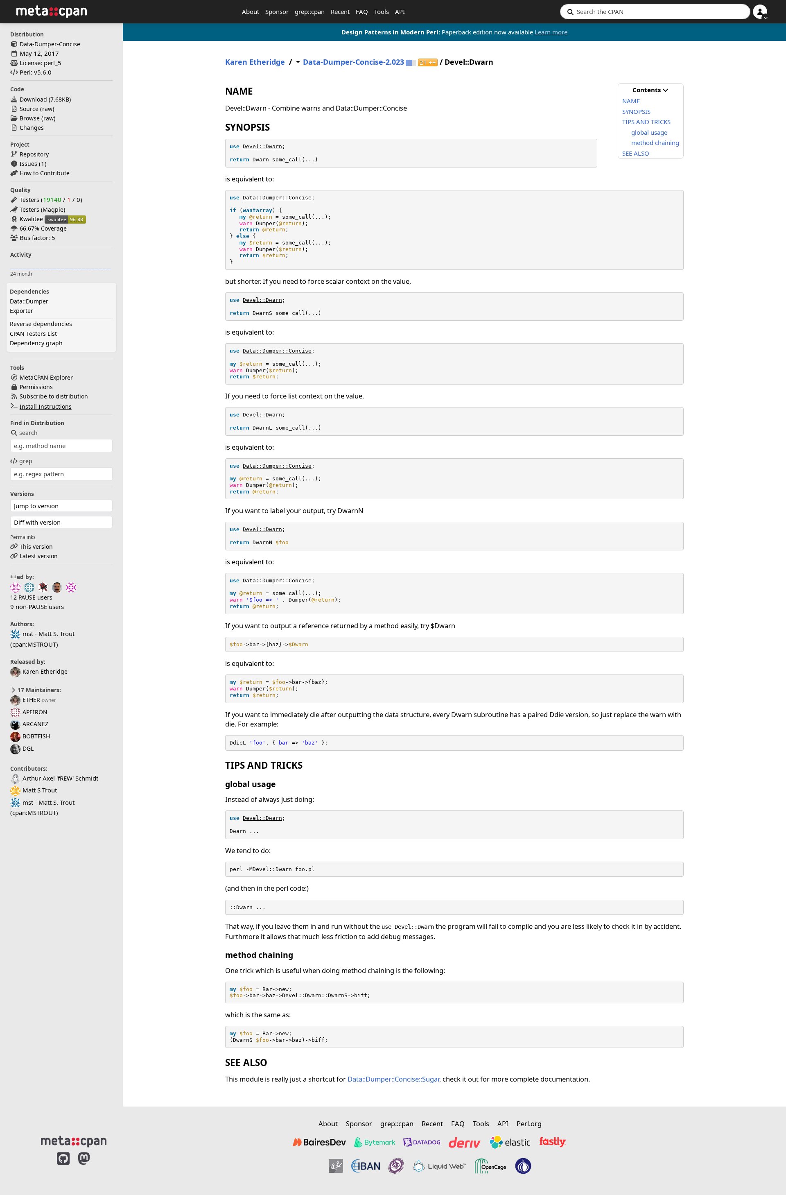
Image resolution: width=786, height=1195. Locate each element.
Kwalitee (31, 219)
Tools (381, 11)
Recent (340, 11)
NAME (631, 101)
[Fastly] (552, 1142)
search (28, 433)
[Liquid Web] (439, 1166)
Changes (32, 127)
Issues (28, 163)
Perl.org (529, 1123)
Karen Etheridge (45, 671)
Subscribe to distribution (54, 396)
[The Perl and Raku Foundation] (523, 1166)
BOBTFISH (36, 736)
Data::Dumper (29, 301)
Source (29, 109)
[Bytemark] (374, 1142)
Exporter (21, 311)
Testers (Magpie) (42, 209)
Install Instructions (46, 406)
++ (428, 62)
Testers (29, 200)
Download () (45, 99)
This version (36, 546)
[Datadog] (421, 1142)
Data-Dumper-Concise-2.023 (353, 62)
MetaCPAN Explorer (46, 377)
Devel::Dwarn (262, 146)
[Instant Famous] (396, 1166)
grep (25, 461)
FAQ (362, 11)
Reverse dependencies (41, 324)
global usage (649, 132)
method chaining (655, 142)
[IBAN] (365, 1166)
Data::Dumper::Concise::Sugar (393, 1079)
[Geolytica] (336, 1166)
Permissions (36, 387)
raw (47, 109)
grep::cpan (310, 11)
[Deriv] (464, 1142)
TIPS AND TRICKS (646, 122)
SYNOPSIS (636, 111)
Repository (34, 154)
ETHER (31, 700)
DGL (28, 748)
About (250, 11)
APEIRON (35, 712)
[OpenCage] (490, 1166)
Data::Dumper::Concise (277, 198)
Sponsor (277, 11)
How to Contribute (45, 173)
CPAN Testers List (33, 333)
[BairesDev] (319, 1142)
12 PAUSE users (31, 597)
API (400, 11)
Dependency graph (36, 343)
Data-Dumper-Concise (50, 44)
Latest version (39, 556)
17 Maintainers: (38, 690)
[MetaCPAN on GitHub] (63, 1167)
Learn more (551, 32)
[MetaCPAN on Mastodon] (92, 1167)
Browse (30, 118)
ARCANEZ (35, 724)
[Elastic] (509, 1142)
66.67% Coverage (43, 228)
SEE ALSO (635, 153)
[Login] (760, 12)
